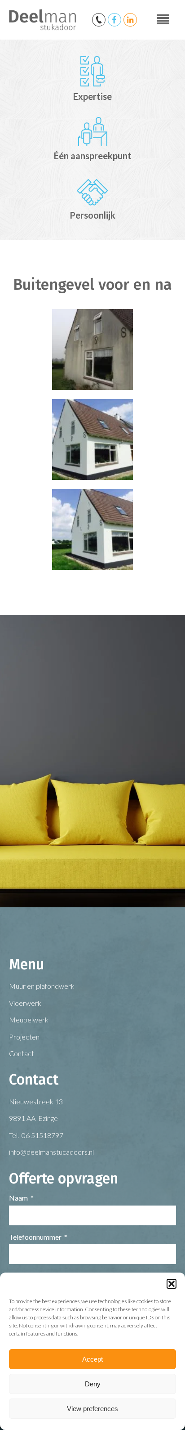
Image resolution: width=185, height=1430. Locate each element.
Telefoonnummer (35, 1237)
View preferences (92, 1408)
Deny (93, 1384)
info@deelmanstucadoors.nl (51, 1152)
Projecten (24, 1036)
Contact (21, 1053)
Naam (18, 1197)
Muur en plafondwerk (42, 986)
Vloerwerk (25, 1003)
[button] (171, 1283)
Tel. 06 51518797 (36, 1135)
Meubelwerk (28, 1019)
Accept (92, 1359)
